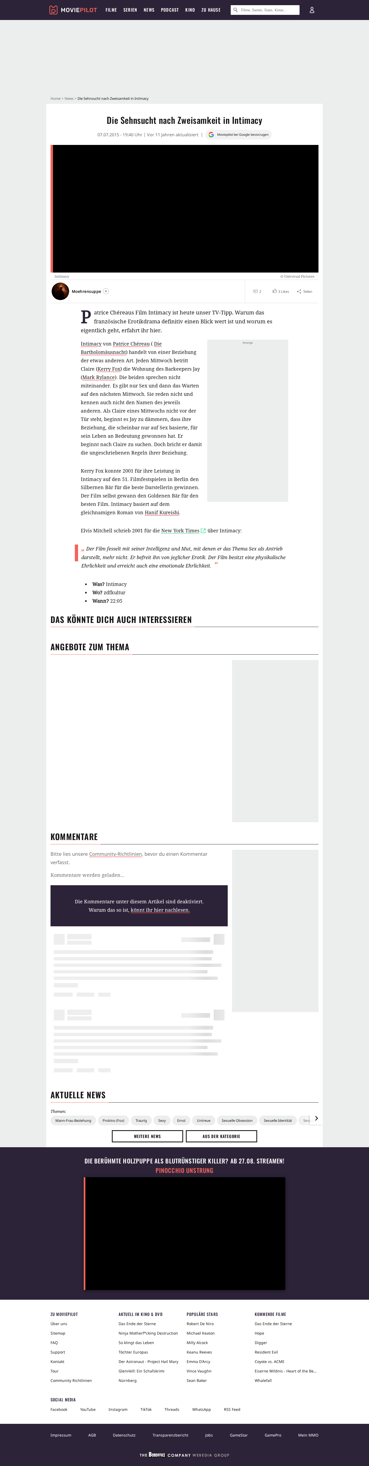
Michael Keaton (201, 1333)
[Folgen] (106, 291)
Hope (259, 1333)
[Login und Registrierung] (312, 10)
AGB (92, 1435)
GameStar (239, 1435)
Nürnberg (128, 1380)
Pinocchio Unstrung (185, 1170)
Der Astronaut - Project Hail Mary (148, 1361)
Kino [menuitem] (190, 9)
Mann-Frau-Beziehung (73, 1120)
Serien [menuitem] (130, 9)
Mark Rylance (98, 377)
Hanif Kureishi (162, 512)
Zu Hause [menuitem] (211, 9)
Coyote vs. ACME (269, 1361)
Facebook (59, 1409)
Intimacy (91, 343)
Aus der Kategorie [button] (221, 1136)
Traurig (141, 1120)
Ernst (181, 1120)
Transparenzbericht (170, 1435)
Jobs (209, 1435)
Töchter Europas (133, 1352)
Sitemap (58, 1333)
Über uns (59, 1323)
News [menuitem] (149, 9)
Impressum (61, 1435)
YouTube (88, 1409)
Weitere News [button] (147, 1136)
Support (58, 1352)
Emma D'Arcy (198, 1361)
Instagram (118, 1409)
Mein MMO (308, 1435)
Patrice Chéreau (131, 343)
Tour (55, 1371)
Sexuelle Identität (278, 1120)
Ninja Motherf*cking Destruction (148, 1333)
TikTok (146, 1409)
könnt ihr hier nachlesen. (160, 910)
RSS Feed (232, 1409)
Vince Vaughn (199, 1371)
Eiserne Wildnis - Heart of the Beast (286, 1371)
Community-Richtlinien (115, 854)
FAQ (54, 1342)
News (69, 98)
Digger (261, 1342)
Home (56, 98)
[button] (280, 291)
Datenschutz (124, 1435)
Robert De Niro (200, 1323)
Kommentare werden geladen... (88, 875)
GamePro (273, 1435)
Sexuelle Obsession (237, 1120)
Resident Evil (266, 1352)
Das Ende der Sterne (137, 1323)
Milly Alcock (197, 1342)
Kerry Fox (109, 369)
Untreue (203, 1120)
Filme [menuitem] (111, 9)
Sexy (162, 1120)
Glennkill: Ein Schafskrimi (142, 1371)
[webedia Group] (184, 1456)
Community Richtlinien (71, 1380)
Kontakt (57, 1361)
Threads (172, 1409)
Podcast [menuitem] (170, 9)
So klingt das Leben (136, 1342)
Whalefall (263, 1380)
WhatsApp (201, 1409)
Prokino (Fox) (113, 1120)
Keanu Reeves (199, 1352)
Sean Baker (197, 1380)
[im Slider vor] (316, 1118)
